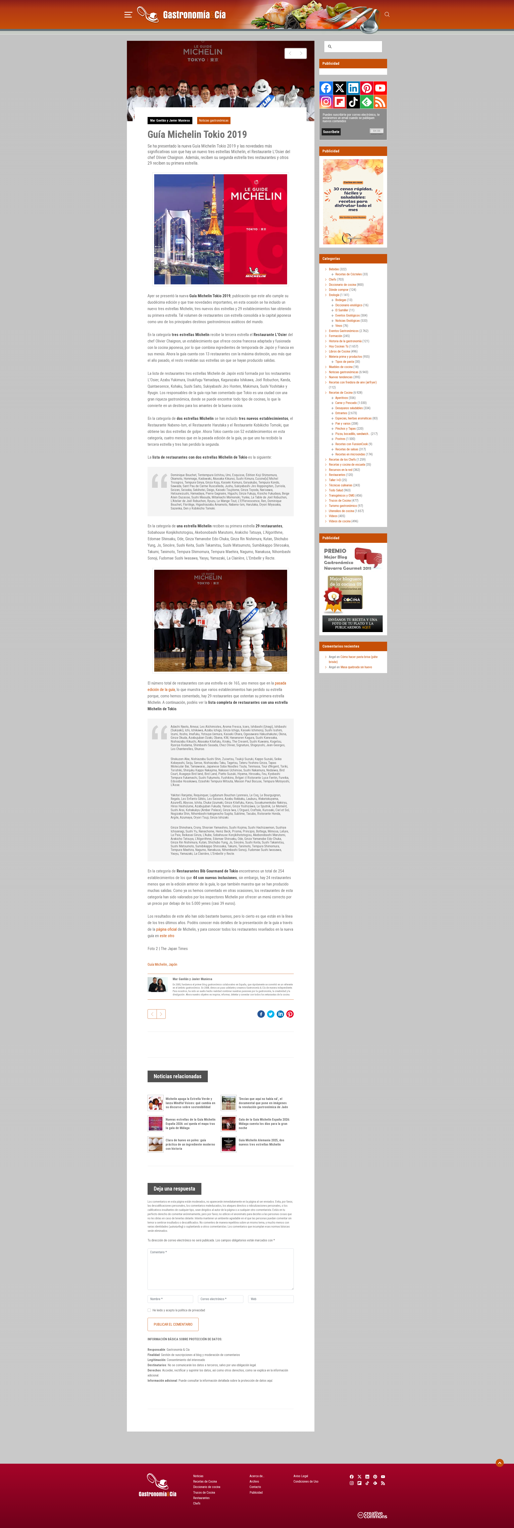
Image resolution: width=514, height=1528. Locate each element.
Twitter (339, 88)
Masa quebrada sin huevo (356, 667)
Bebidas (334, 269)
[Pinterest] (375, 1476)
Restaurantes (337, 475)
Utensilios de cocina (341, 511)
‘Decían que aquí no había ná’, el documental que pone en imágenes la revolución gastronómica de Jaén (263, 1103)
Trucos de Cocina (340, 500)
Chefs (332, 279)
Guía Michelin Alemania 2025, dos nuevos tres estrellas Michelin (261, 1142)
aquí (269, 1380)
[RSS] (383, 1483)
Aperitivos (341, 398)
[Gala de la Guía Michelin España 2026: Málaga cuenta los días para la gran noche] (230, 1124)
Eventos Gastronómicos (344, 331)
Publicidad (256, 1492)
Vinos (338, 326)
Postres (340, 439)
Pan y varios (343, 423)
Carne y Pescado (346, 403)
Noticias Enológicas (347, 321)
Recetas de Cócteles (348, 274)
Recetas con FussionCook (351, 444)
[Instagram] (352, 1483)
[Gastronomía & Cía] (181, 14)
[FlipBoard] (359, 1483)
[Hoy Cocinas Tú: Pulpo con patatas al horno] (301, 53)
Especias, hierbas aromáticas (353, 418)
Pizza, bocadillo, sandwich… (352, 434)
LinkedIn (353, 88)
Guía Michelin (157, 964)
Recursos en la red (340, 470)
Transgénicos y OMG (342, 495)
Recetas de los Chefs (342, 459)
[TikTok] (367, 1483)
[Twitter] (359, 1476)
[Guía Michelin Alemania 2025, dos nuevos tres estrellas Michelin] (230, 1144)
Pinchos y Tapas (345, 428)
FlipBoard (339, 101)
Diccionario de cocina (342, 285)
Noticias (198, 1476)
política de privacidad (191, 1310)
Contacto (255, 1487)
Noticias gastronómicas (213, 120)
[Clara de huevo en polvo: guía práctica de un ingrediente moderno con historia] (157, 1144)
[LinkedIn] (367, 1476)
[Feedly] (375, 1483)
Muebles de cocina (341, 367)
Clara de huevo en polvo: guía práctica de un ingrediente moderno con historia (190, 1144)
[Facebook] (352, 1476)
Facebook (326, 88)
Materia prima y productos (345, 357)
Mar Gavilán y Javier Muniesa (170, 120)
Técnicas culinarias (340, 485)
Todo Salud (336, 490)
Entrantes (341, 413)
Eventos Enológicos (347, 315)
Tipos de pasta (344, 362)
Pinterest (366, 88)
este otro (167, 935)
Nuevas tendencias (341, 377)
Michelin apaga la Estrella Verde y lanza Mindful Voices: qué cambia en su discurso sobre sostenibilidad (190, 1103)
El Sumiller (341, 310)
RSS (380, 101)
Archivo (254, 1481)
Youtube (380, 88)
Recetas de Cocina (341, 393)
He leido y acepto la (178, 1310)
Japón (172, 964)
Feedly (366, 101)
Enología (334, 295)
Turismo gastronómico (343, 506)
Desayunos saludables (349, 408)
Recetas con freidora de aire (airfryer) (353, 382)
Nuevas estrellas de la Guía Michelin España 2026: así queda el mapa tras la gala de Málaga (190, 1124)
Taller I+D (335, 480)
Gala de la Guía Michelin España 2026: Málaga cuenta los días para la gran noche (264, 1124)
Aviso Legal (301, 1476)
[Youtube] (383, 1476)
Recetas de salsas (346, 449)
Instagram (326, 102)
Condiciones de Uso (306, 1481)
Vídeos (333, 516)
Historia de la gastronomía (345, 341)
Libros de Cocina (339, 351)
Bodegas (340, 300)
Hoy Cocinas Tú (338, 346)
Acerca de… (257, 1476)
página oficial (166, 929)
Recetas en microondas (350, 454)
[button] (128, 14)
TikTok (353, 101)
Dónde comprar (339, 290)
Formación (335, 336)
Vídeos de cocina (340, 521)
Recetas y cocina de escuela (347, 464)
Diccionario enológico (348, 305)
